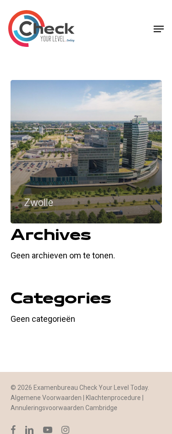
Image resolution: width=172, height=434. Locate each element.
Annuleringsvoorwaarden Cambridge (64, 407)
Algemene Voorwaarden (46, 397)
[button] (159, 29)
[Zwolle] (86, 151)
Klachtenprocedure (113, 397)
